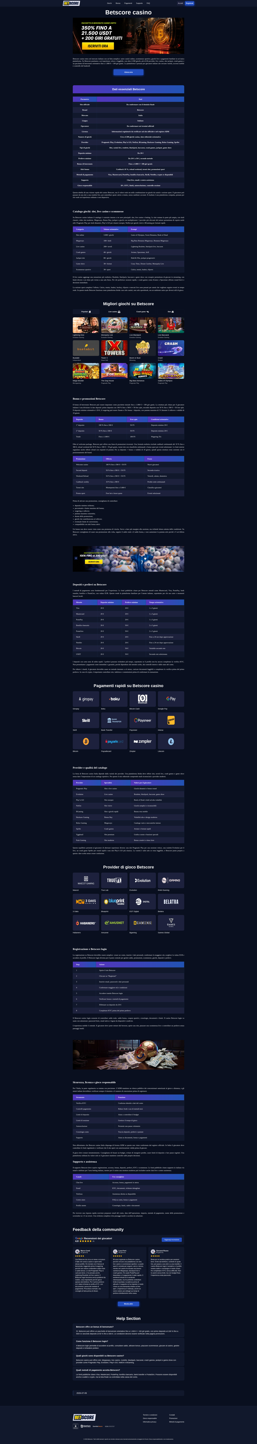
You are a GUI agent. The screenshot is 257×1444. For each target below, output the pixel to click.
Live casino (112, 312)
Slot (169, 312)
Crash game (141, 312)
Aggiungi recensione (171, 1240)
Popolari (84, 312)
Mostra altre (128, 1304)
